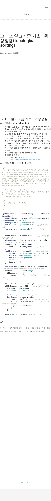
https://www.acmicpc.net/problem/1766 (25, 160)
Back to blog (25, 482)
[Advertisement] (25, 89)
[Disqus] (25, 369)
